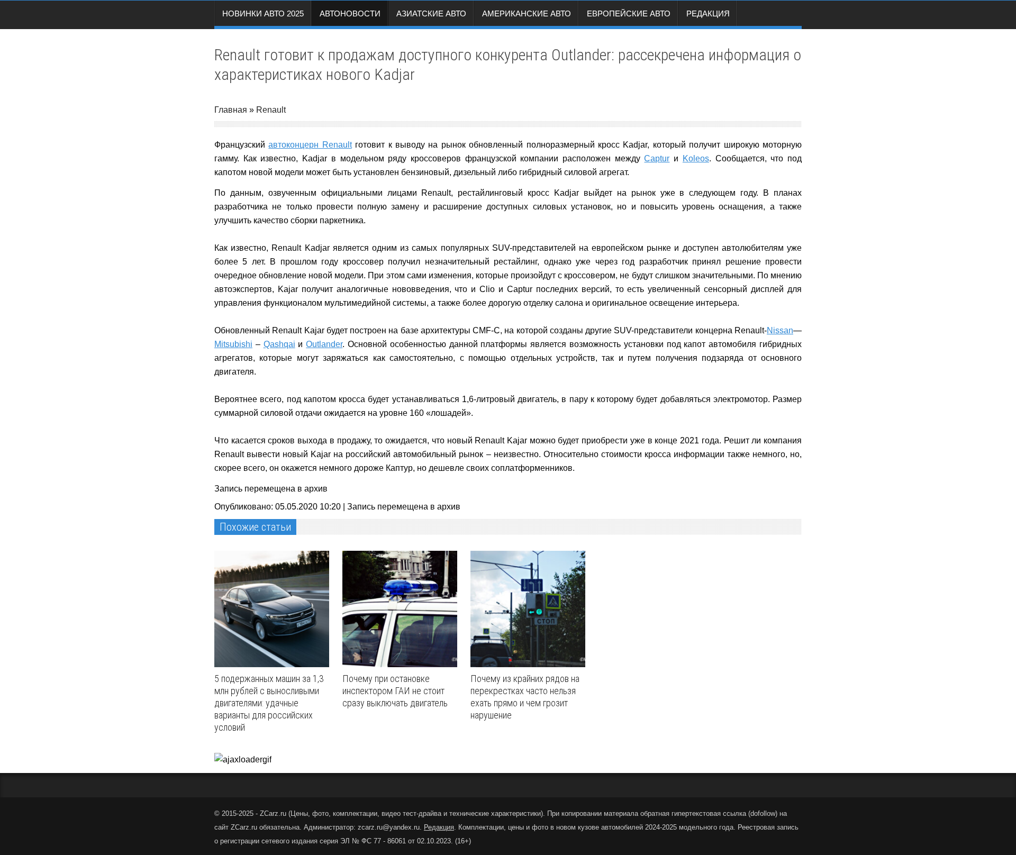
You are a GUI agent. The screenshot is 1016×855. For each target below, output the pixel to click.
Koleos (696, 158)
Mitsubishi (233, 344)
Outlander (324, 344)
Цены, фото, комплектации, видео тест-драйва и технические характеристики (416, 813)
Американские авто (526, 13)
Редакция (708, 13)
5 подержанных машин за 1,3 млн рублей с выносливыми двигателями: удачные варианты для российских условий (269, 703)
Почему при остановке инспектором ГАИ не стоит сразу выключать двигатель (395, 690)
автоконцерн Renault (309, 144)
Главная (230, 109)
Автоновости (350, 13)
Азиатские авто (431, 13)
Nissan (780, 330)
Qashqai (279, 344)
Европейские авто (628, 13)
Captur (656, 158)
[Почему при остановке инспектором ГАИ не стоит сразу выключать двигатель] (402, 609)
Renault (271, 109)
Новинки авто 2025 (263, 13)
